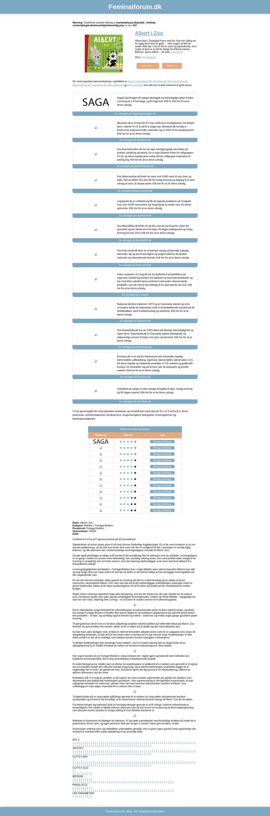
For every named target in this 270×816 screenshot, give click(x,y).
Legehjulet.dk (98, 85)
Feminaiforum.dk (135, 6)
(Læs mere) (176, 52)
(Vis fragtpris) (149, 57)
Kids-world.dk (134, 85)
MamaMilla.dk (115, 85)
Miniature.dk (159, 81)
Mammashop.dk (81, 85)
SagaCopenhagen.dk (139, 81)
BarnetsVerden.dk (177, 81)
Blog (129, 811)
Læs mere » (147, 65)
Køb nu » (172, 65)
